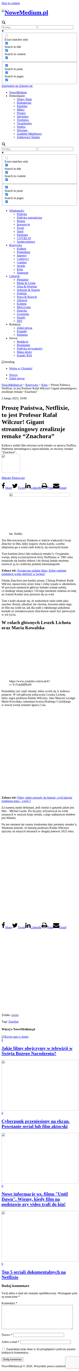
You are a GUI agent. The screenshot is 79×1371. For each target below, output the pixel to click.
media (15, 1015)
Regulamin (23, 345)
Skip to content (11, 3)
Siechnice (23, 116)
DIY (19, 321)
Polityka (22, 214)
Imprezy (22, 255)
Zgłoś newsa (24, 327)
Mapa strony (24, 352)
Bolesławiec (24, 102)
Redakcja (22, 341)
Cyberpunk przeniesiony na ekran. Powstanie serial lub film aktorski (36, 1124)
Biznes (21, 221)
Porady (21, 317)
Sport (20, 231)
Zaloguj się (25, 85)
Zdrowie (22, 300)
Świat (20, 228)
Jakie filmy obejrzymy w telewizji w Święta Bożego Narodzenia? (37, 1051)
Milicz (21, 109)
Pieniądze (23, 279)
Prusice (21, 113)
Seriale (21, 265)
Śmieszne (22, 272)
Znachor (13, 1021)
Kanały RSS (24, 355)
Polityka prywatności (29, 348)
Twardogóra (24, 123)
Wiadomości (16, 210)
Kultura (21, 248)
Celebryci (23, 259)
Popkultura (23, 252)
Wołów (21, 126)
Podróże (22, 293)
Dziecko (22, 310)
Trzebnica (23, 120)
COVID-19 (24, 238)
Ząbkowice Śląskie (28, 137)
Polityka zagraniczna (29, 217)
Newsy (13, 375)
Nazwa (7, 1334)
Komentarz (9, 1303)
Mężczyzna (24, 307)
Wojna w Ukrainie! (20, 368)
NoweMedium (18, 92)
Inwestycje (23, 224)
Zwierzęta (23, 314)
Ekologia (22, 234)
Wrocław (22, 130)
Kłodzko (22, 106)
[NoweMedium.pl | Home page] (25, 12)
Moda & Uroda (26, 283)
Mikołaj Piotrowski (13, 478)
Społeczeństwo (26, 241)
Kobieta (21, 303)
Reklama (22, 334)
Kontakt (22, 331)
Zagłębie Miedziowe (29, 133)
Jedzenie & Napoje (28, 290)
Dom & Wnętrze (27, 286)
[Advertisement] (39, 751)
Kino (20, 269)
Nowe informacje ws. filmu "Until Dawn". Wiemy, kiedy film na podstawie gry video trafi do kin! (35, 1199)
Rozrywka (15, 245)
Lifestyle (14, 276)
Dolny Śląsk (24, 99)
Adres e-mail (10, 1341)
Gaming (22, 262)
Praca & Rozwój (27, 296)
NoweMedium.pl (12, 384)
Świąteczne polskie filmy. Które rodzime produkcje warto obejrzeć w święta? (34, 572)
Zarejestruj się (10, 85)
